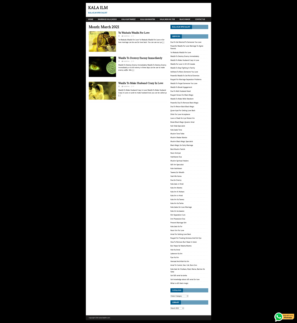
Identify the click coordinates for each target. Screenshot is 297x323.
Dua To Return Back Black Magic (182, 106)
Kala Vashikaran (176, 168)
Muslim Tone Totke (177, 133)
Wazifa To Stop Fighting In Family (182, 68)
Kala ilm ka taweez (177, 211)
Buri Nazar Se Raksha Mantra (180, 246)
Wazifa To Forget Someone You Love (183, 83)
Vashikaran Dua (176, 157)
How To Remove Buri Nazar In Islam (183, 242)
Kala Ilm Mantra (147, 19)
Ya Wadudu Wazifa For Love (134, 32)
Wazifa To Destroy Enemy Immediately (140, 58)
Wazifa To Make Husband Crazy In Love (140, 83)
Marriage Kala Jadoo (107, 19)
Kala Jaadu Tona (176, 130)
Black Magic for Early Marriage (181, 145)
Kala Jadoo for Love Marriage (181, 207)
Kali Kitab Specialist (177, 126)
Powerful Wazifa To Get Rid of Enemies (184, 75)
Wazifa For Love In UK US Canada (182, 64)
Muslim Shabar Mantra (178, 137)
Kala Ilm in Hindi (176, 195)
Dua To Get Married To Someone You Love (185, 42)
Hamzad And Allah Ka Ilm (179, 261)
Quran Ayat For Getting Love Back (182, 110)
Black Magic (185, 19)
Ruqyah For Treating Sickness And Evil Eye (185, 238)
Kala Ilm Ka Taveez (177, 199)
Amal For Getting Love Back (180, 234)
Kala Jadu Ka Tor (167, 19)
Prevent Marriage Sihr (178, 222)
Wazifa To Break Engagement (181, 87)
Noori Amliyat (175, 153)
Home (90, 19)
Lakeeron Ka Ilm (176, 253)
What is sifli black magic (179, 283)
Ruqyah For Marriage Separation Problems (185, 79)
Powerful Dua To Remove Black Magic (184, 102)
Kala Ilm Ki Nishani (177, 191)
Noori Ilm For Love (177, 230)
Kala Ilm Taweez (128, 19)
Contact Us (200, 19)
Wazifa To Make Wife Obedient (181, 99)
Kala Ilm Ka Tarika (176, 203)
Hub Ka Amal (175, 250)
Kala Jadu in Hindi (177, 184)
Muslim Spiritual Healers (179, 161)
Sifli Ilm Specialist (177, 164)
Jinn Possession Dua (177, 219)
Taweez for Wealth (177, 172)
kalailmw (126, 36)
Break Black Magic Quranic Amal (182, 122)
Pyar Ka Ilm (174, 257)
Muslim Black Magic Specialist (181, 141)
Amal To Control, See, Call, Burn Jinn (183, 265)
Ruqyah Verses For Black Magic (181, 95)
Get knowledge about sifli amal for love (185, 279)
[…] (163, 42)
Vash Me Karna (175, 176)
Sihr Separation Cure (177, 215)
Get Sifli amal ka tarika (178, 275)
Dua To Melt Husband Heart (180, 91)
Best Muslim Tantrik (177, 149)
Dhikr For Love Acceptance (180, 114)
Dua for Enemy (175, 180)
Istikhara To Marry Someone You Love (184, 72)
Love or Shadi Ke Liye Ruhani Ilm (182, 118)
